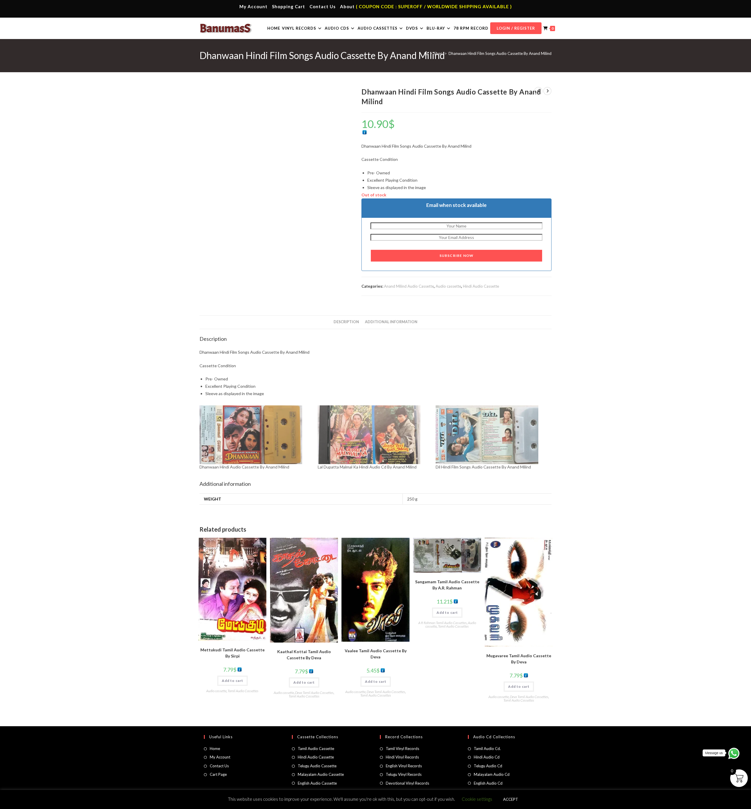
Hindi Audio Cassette (481, 286)
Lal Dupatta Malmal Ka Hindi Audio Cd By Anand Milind (367, 466)
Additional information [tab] (391, 322)
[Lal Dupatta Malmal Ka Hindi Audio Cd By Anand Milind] (374, 434)
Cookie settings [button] (477, 799)
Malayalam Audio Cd (492, 774)
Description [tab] (346, 322)
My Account (253, 6)
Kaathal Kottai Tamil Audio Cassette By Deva (304, 654)
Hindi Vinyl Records (402, 757)
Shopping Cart (288, 6)
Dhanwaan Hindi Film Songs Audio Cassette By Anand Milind (500, 53)
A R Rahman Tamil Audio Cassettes (442, 623)
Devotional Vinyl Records (407, 783)
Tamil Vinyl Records (402, 748)
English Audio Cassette (317, 783)
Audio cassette (448, 286)
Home (215, 748)
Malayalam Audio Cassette (321, 774)
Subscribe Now (456, 255)
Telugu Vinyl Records (404, 774)
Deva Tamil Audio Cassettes (314, 692)
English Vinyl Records (404, 766)
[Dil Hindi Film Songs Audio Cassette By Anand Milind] (492, 434)
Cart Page (218, 774)
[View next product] (547, 91)
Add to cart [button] (232, 680)
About (347, 6)
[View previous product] (538, 91)
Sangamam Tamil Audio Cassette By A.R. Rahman (447, 584)
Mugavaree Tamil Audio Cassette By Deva (518, 658)
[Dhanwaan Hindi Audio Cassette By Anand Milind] (255, 434)
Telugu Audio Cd (488, 766)
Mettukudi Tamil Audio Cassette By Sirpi (232, 652)
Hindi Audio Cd (487, 757)
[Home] (426, 53)
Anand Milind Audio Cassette (409, 286)
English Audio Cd (488, 783)
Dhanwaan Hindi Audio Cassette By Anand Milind (244, 466)
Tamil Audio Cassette (316, 748)
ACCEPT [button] (510, 799)
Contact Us (322, 6)
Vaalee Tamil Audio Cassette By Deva (376, 653)
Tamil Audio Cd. (487, 748)
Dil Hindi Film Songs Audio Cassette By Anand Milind (483, 466)
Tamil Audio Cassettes (243, 691)
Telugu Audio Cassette (317, 766)
